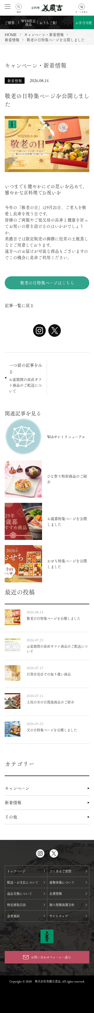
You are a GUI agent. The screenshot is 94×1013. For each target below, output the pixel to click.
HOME (11, 34)
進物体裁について (61, 882)
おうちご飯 (47, 22)
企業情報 (55, 893)
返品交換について (19, 893)
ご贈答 (9, 22)
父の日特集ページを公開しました (52, 730)
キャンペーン (17, 788)
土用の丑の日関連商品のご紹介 (50, 702)
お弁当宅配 (83, 22)
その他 (11, 816)
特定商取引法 (16, 904)
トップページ (16, 871)
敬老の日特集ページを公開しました (53, 618)
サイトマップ (58, 916)
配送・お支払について (22, 882)
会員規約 (13, 916)
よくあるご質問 (60, 871)
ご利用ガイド (65, 21)
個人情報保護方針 (61, 904)
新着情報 (13, 802)
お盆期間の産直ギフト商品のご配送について (57, 648)
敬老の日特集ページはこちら (47, 282)
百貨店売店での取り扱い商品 (49, 674)
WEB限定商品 (28, 22)
